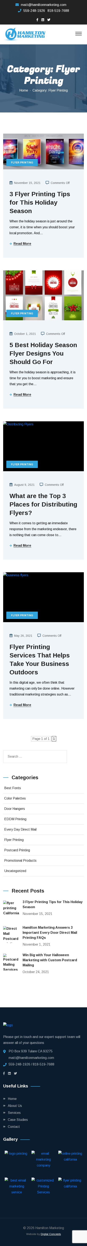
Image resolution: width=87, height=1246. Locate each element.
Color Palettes (15, 798)
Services (14, 1113)
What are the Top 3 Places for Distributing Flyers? (43, 504)
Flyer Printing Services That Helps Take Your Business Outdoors (40, 659)
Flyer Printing (22, 162)
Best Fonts (12, 788)
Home (23, 90)
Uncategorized (15, 871)
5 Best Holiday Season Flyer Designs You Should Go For (43, 353)
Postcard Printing (17, 850)
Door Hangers (14, 809)
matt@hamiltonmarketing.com (43, 5)
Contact (14, 1126)
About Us (15, 1106)
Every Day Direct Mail (20, 829)
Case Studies (18, 1119)
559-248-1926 (34, 10)
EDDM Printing (15, 819)
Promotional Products (20, 860)
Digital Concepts (51, 1234)
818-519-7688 (58, 10)
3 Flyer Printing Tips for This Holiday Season (40, 202)
